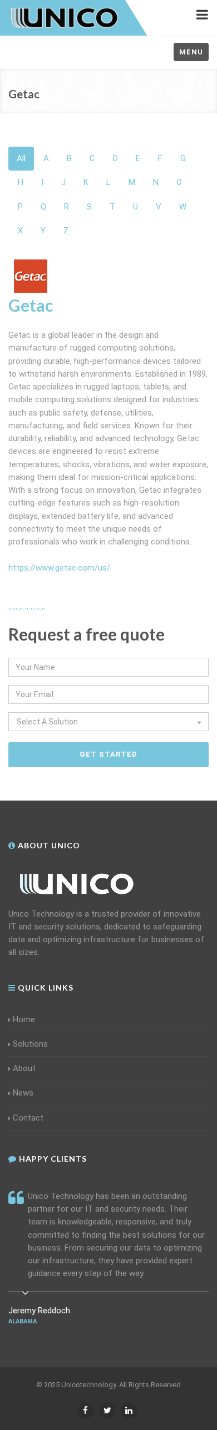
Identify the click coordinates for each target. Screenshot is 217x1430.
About (24, 1068)
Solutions (30, 1044)
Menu (191, 52)
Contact (28, 1118)
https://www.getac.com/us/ (59, 568)
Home (24, 1019)
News (23, 1093)
